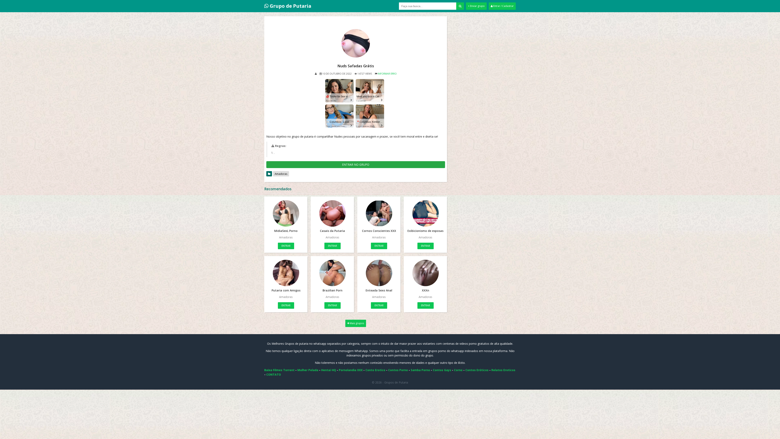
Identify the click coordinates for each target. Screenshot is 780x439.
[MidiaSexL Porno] (286, 213)
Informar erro (387, 73)
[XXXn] (425, 273)
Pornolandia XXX (351, 370)
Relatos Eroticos (503, 370)
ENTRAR (286, 246)
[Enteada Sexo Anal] (379, 273)
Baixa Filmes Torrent (279, 370)
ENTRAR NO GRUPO (355, 164)
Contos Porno (398, 370)
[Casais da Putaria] (332, 213)
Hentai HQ (328, 370)
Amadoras (281, 174)
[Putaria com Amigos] (286, 273)
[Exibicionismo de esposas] (425, 213)
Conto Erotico (375, 370)
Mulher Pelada (307, 370)
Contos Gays (442, 370)
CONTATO (273, 374)
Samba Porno (420, 370)
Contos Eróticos (477, 370)
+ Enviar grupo (476, 6)
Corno (458, 370)
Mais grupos (356, 323)
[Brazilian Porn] (332, 273)
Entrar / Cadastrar (503, 6)
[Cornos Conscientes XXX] (379, 213)
